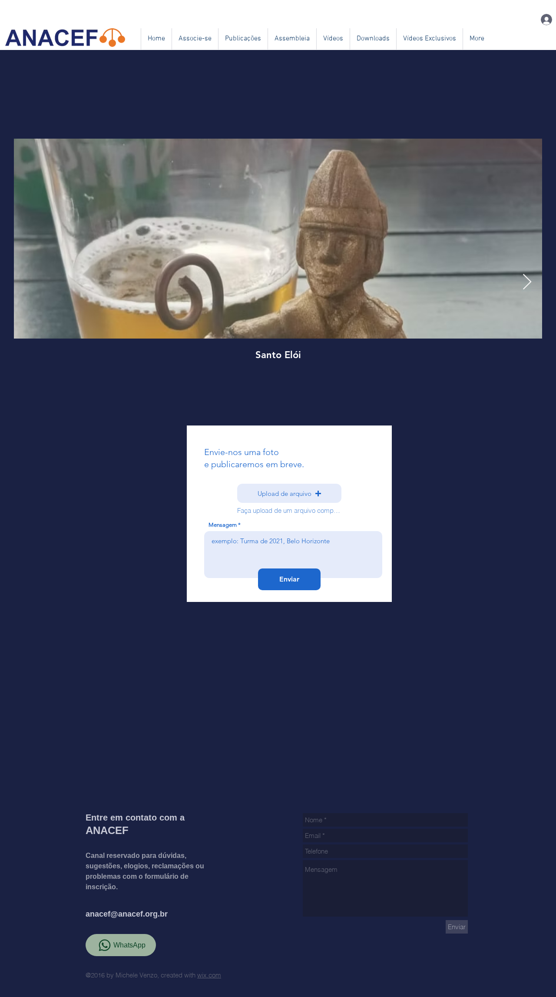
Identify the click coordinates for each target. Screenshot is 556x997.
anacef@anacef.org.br (127, 914)
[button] (289, 493)
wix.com (209, 975)
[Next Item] (527, 282)
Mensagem (222, 525)
